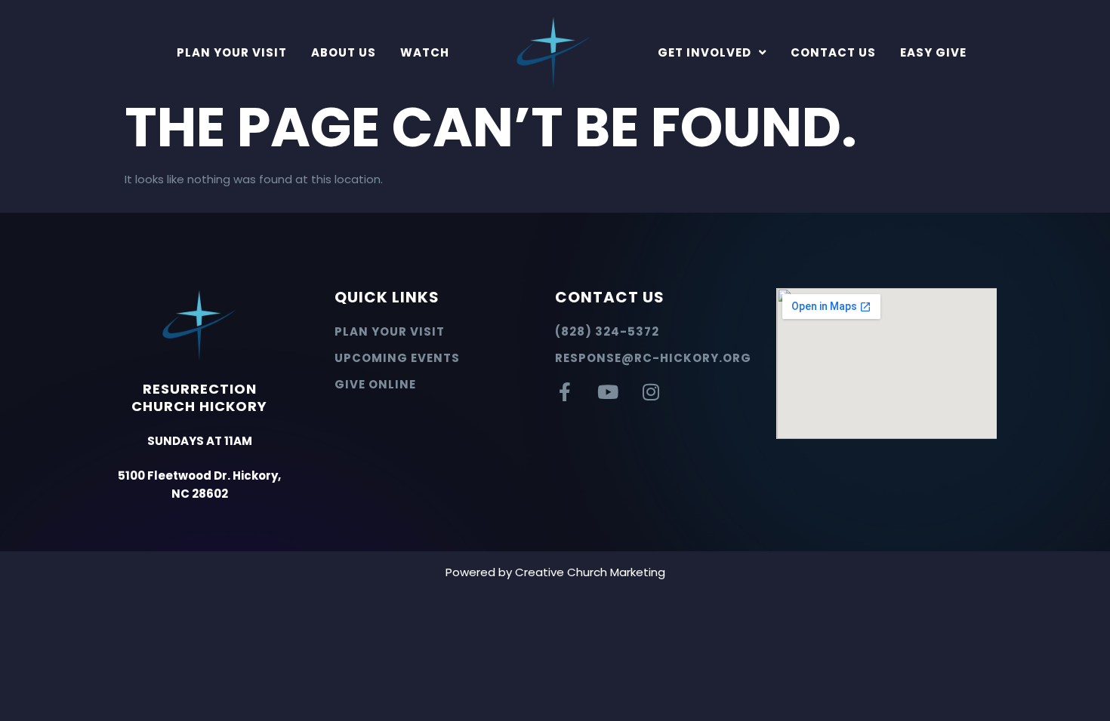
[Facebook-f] (564, 391)
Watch (424, 52)
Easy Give (933, 52)
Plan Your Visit (232, 52)
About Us (343, 52)
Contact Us (833, 52)
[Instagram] (650, 391)
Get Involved (704, 52)
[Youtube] (607, 391)
